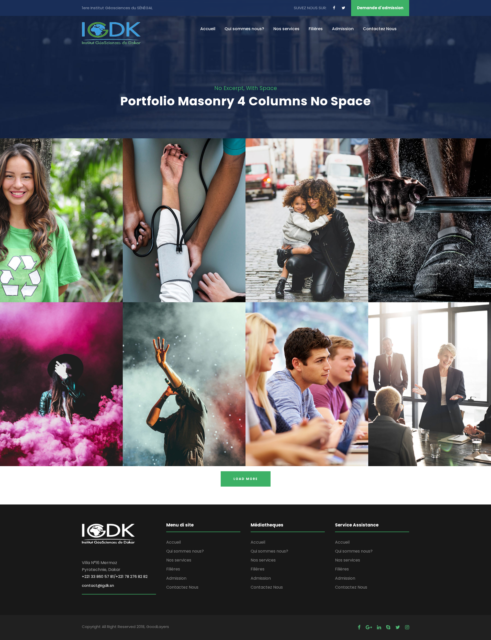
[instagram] (407, 627)
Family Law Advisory (306, 213)
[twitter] (343, 7)
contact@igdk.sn (98, 585)
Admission (343, 29)
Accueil (207, 29)
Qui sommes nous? (244, 29)
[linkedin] (379, 627)
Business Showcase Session (430, 377)
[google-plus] (369, 627)
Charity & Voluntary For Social (61, 213)
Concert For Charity (184, 377)
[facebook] (334, 7)
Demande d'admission (380, 7)
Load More (245, 479)
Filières (316, 29)
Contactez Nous (380, 29)
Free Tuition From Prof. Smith (307, 377)
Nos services (286, 29)
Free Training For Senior (429, 213)
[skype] (388, 627)
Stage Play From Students (61, 377)
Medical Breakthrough (184, 213)
